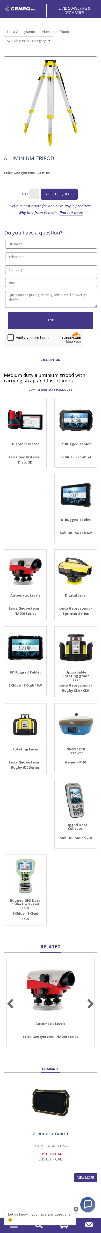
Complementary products (50, 390)
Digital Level (75, 595)
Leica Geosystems (21, 31)
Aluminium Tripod (55, 31)
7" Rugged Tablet (76, 444)
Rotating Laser (25, 749)
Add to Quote (59, 193)
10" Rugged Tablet (25, 672)
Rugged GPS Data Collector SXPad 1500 (25, 904)
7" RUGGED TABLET (50, 1133)
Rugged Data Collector (75, 827)
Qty (25, 193)
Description (50, 360)
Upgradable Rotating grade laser (75, 676)
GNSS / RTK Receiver (76, 751)
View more (85, 1177)
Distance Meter (25, 444)
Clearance (50, 1069)
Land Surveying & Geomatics (74, 10)
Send (50, 320)
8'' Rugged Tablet (76, 519)
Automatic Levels (25, 595)
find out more (71, 212)
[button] (87, 1204)
